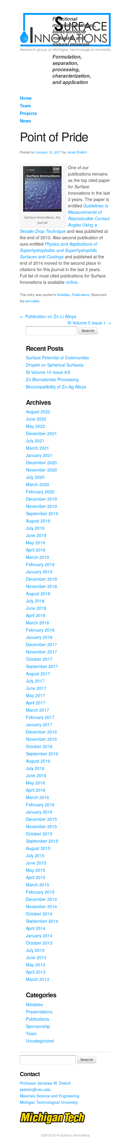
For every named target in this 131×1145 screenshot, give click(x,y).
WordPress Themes (99, 1140)
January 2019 (39, 572)
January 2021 (39, 455)
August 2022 (38, 411)
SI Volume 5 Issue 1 (89, 323)
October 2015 (39, 834)
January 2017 (39, 724)
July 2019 (35, 528)
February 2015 (40, 892)
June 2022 (36, 419)
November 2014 (41, 906)
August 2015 (38, 848)
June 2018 (36, 608)
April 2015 (35, 877)
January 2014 (39, 935)
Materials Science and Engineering (49, 1096)
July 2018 (35, 601)
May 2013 (35, 965)
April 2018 (35, 615)
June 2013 (36, 957)
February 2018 (40, 630)
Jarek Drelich (77, 151)
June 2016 (36, 775)
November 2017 (41, 652)
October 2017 (39, 659)
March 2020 (37, 484)
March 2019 (37, 557)
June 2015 (36, 863)
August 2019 (38, 521)
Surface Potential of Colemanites (57, 357)
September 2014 (42, 921)
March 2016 (37, 797)
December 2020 (41, 462)
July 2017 (35, 681)
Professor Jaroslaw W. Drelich (45, 1083)
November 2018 (41, 586)
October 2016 (39, 746)
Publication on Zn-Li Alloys (48, 316)
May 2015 (35, 870)
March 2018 (37, 623)
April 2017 (35, 703)
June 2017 (36, 688)
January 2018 (39, 637)
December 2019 (41, 499)
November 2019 (41, 506)
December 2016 (41, 732)
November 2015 (41, 826)
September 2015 (42, 841)
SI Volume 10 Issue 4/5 (48, 372)
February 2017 (40, 717)
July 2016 (35, 768)
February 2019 (40, 564)
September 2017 (42, 666)
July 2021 (35, 441)
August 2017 (38, 673)
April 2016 (35, 790)
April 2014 (35, 928)
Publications (81, 294)
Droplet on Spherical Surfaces (54, 365)
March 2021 (37, 448)
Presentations (39, 1012)
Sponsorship (38, 1026)
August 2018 (38, 593)
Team (25, 105)
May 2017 (35, 695)
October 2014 (39, 914)
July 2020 (35, 477)
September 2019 (42, 513)
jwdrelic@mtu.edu (35, 1089)
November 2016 (41, 739)
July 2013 (35, 950)
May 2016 (35, 783)
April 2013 (35, 972)
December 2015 (41, 819)
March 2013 (37, 979)
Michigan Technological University (49, 1102)
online (71, 282)
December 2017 (41, 644)
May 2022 (35, 426)
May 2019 (35, 542)
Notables (63, 294)
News (25, 121)
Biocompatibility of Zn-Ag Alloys (56, 387)
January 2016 (39, 812)
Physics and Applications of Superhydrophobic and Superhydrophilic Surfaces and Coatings (58, 250)
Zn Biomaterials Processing (52, 379)
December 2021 (41, 433)
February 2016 (40, 804)
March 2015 (37, 884)
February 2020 (40, 492)
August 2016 (38, 761)
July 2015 (35, 855)
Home (26, 98)
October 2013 (39, 943)
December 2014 (41, 899)
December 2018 (41, 579)
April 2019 (35, 550)
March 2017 (37, 710)
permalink (32, 300)
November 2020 (41, 470)
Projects (28, 113)
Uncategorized (40, 1041)
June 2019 (36, 535)
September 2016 (42, 753)
